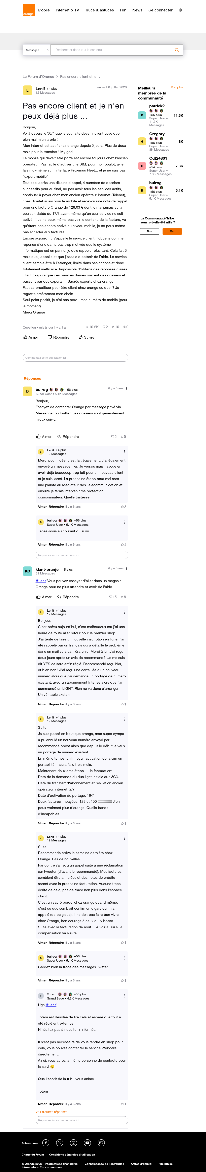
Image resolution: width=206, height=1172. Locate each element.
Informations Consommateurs (42, 1167)
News (137, 10)
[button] (42, 506)
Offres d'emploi (141, 1164)
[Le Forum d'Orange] (29, 10)
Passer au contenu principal (21, 3)
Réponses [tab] (32, 378)
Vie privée (166, 1164)
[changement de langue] (180, 10)
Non (149, 231)
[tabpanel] (76, 756)
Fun (123, 10)
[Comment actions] (126, 389)
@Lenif (41, 580)
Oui (172, 231)
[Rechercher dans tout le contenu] (177, 50)
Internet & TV (67, 10)
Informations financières (61, 1164)
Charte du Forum (33, 1154)
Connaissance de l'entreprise (104, 1164)
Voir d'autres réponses (51, 1112)
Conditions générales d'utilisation (72, 1154)
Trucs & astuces (99, 10)
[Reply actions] (124, 452)
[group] (92, 327)
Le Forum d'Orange (38, 76)
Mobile (44, 10)
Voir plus (177, 87)
